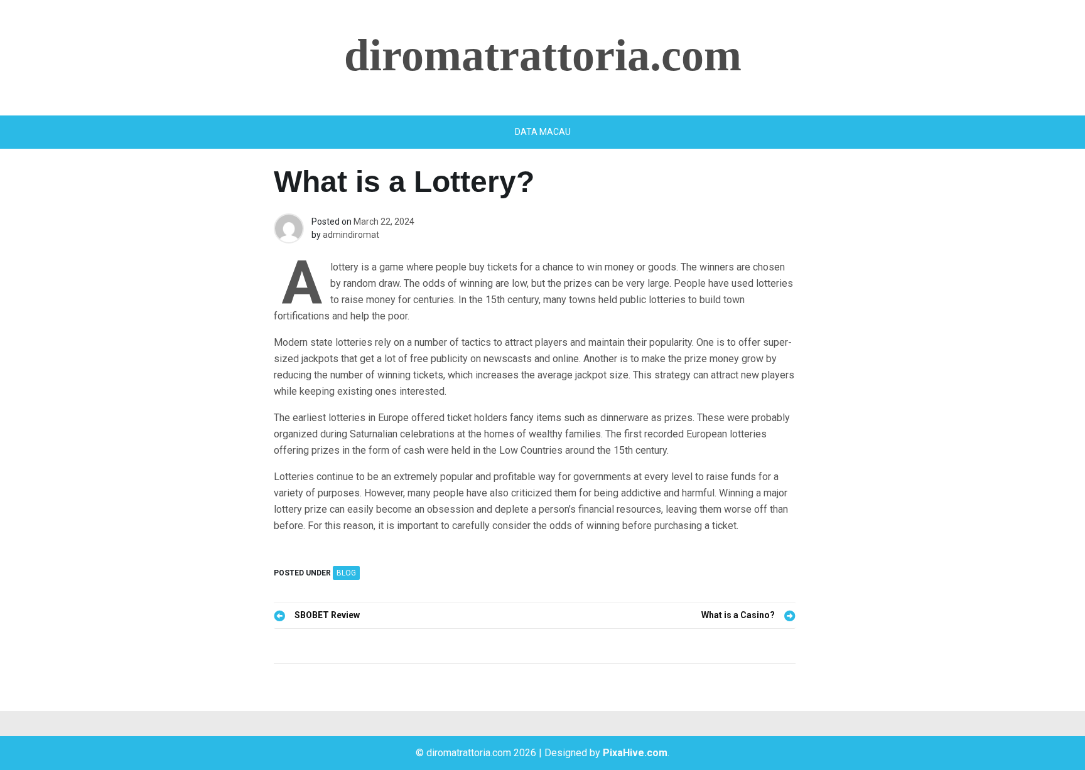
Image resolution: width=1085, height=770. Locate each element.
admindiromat (351, 235)
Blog (346, 573)
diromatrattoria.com (543, 55)
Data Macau (543, 132)
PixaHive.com (635, 753)
